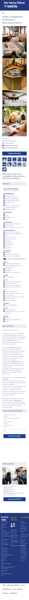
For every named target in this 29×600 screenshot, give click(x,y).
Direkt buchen (14, 153)
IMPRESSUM (13, 593)
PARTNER (5, 593)
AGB (14, 589)
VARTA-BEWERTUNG (13, 585)
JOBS (3, 585)
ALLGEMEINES (8, 326)
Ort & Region (9, 464)
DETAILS (7, 183)
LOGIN (23, 585)
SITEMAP (19, 589)
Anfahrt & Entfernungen (13, 411)
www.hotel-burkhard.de (11, 147)
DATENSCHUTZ (6, 589)
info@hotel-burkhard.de (11, 145)
